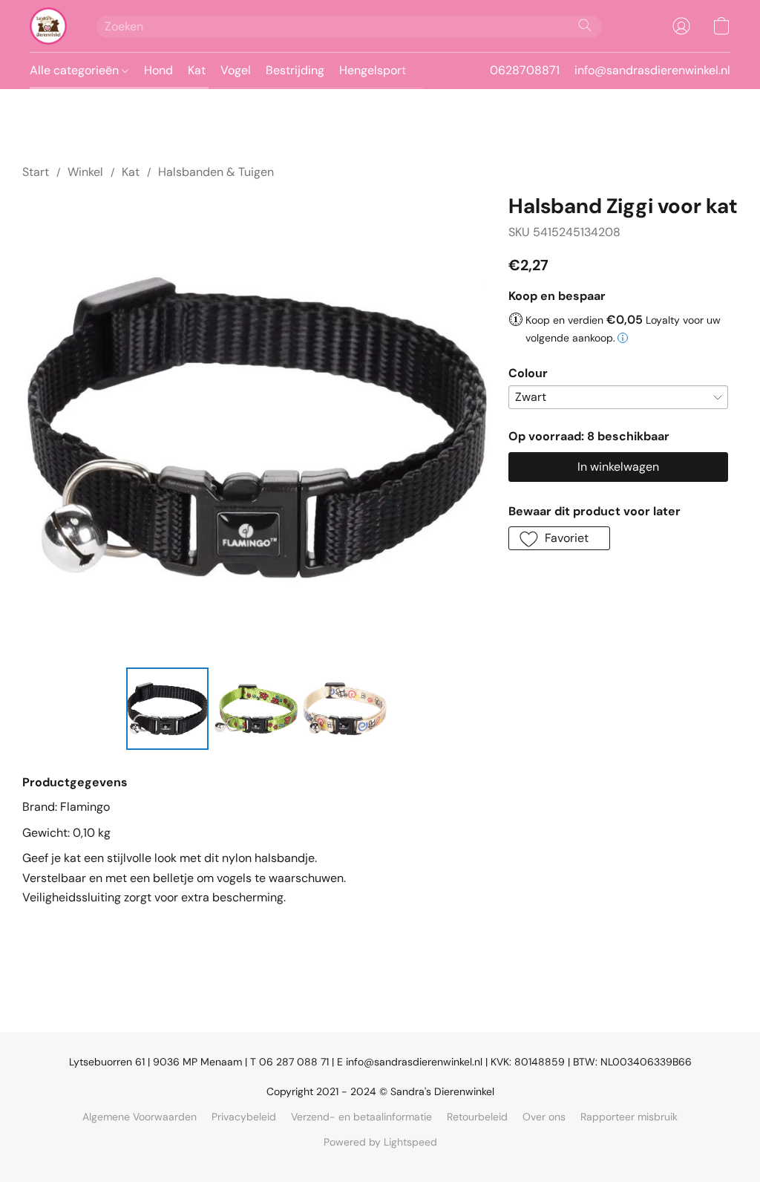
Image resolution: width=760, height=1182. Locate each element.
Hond (158, 70)
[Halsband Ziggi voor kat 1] (256, 709)
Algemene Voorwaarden (139, 1116)
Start (35, 172)
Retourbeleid (477, 1116)
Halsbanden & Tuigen (216, 172)
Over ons (544, 1116)
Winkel (85, 172)
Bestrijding (295, 70)
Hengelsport (372, 70)
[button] (48, 26)
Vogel (235, 70)
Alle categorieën (76, 70)
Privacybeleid (244, 1116)
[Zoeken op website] (585, 25)
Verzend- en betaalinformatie (361, 1116)
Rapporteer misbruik (629, 1116)
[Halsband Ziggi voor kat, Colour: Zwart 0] (167, 709)
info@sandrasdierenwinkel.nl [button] (652, 70)
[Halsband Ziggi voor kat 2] (345, 709)
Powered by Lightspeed (380, 1142)
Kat (197, 70)
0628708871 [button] (525, 70)
